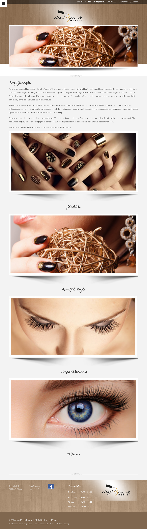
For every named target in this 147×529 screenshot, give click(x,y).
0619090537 (34, 489)
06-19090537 (110, 2)
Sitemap (55, 520)
